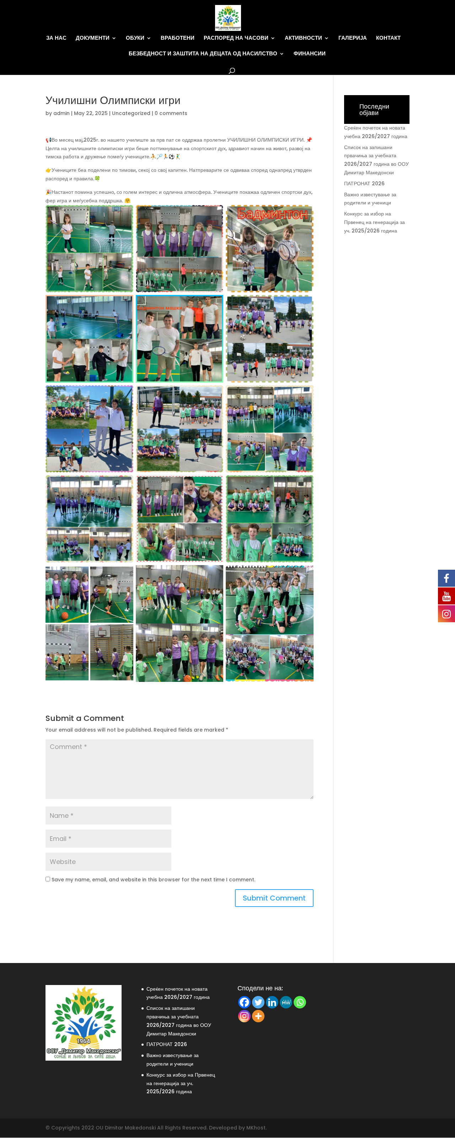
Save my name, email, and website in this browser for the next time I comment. (153, 879)
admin (61, 113)
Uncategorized (131, 113)
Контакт (388, 38)
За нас (56, 38)
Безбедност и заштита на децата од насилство (203, 53)
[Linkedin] (272, 1002)
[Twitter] (258, 1002)
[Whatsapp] (300, 1002)
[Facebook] (244, 1002)
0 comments (171, 113)
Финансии (310, 53)
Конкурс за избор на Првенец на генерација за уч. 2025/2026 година (374, 222)
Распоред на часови (236, 38)
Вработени (177, 38)
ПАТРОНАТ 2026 (364, 183)
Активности (303, 38)
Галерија (352, 38)
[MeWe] (286, 1002)
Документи (92, 38)
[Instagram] (244, 1016)
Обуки (135, 38)
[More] (258, 1016)
